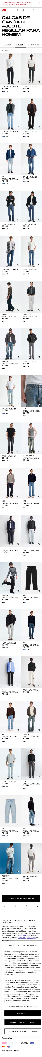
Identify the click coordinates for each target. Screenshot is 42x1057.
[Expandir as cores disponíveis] (3, 321)
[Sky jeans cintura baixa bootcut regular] (10, 344)
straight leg (24, 935)
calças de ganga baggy (27, 938)
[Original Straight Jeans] (10, 69)
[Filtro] (39, 50)
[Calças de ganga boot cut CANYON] (10, 483)
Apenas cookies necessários (22, 1022)
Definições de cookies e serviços (23, 1031)
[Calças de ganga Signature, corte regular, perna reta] (10, 672)
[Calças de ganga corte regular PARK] (10, 159)
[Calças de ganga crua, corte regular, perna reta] (10, 531)
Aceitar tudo (22, 1013)
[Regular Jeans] (10, 206)
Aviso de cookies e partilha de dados (23, 1006)
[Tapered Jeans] (10, 391)
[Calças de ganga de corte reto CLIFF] (10, 717)
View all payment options (10, 1050)
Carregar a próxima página (21, 898)
